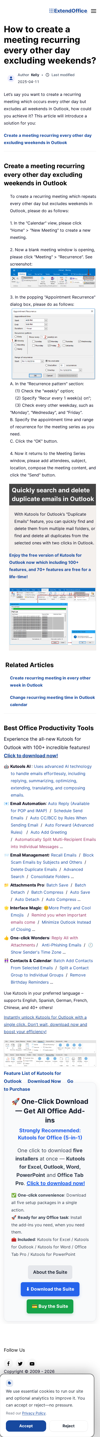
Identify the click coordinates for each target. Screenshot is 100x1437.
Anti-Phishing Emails (61, 944)
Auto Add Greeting (49, 832)
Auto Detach (27, 899)
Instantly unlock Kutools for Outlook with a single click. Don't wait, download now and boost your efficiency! (45, 1024)
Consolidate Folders (50, 876)
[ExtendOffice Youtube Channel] (32, 1356)
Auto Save (80, 892)
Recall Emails (63, 855)
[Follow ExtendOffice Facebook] (8, 1356)
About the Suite (50, 1265)
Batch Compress (47, 892)
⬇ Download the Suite (50, 1282)
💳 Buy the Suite (50, 1299)
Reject (69, 1425)
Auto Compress (61, 899)
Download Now (44, 1074)
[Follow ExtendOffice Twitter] (20, 1356)
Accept (26, 1425)
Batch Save (57, 885)
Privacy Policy (34, 1413)
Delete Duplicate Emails (34, 869)
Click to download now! (31, 756)
